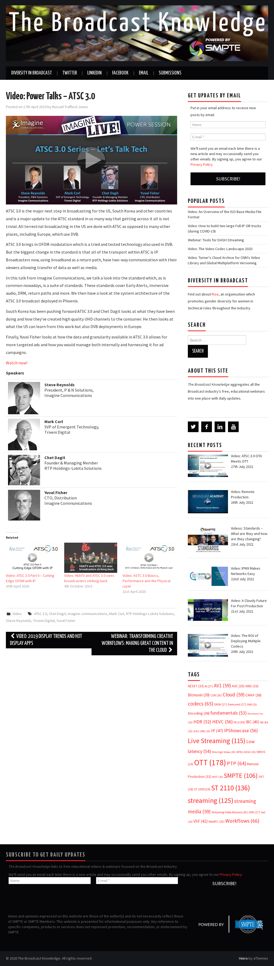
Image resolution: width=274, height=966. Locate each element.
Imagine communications (87, 613)
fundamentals (228, 713)
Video (17, 613)
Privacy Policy (202, 164)
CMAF (253, 695)
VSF (200, 821)
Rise (215, 294)
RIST (217, 777)
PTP (236, 763)
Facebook (120, 73)
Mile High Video (223, 752)
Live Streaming (216, 740)
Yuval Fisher (65, 620)
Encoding (199, 713)
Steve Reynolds (18, 620)
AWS (251, 686)
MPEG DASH (246, 752)
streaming (210, 800)
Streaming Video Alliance (229, 812)
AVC (238, 686)
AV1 (222, 685)
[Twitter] (193, 426)
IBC (252, 721)
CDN (216, 695)
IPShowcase (241, 730)
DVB (252, 704)
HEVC (222, 722)
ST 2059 (202, 789)
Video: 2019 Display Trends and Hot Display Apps (46, 640)
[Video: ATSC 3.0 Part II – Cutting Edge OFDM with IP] (32, 558)
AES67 (196, 686)
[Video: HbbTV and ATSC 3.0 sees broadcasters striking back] (90, 558)
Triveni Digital (44, 620)
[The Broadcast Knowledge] (137, 33)
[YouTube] (233, 426)
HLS (239, 722)
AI (209, 686)
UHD (254, 812)
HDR (202, 722)
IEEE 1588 (201, 731)
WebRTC (216, 821)
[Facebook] (206, 426)
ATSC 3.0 (40, 613)
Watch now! (16, 362)
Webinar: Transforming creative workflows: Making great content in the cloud (137, 643)
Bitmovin (199, 694)
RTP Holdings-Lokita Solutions (150, 613)
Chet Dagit (57, 613)
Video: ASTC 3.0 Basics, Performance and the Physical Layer (146, 581)
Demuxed (237, 704)
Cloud (234, 694)
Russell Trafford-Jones (70, 106)
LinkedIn (94, 73)
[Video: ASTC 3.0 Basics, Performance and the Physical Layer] (149, 558)
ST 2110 (230, 787)
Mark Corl (116, 613)
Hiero (243, 958)
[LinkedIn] (220, 426)
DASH (220, 704)
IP (217, 731)
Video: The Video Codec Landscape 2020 (220, 248)
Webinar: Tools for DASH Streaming (216, 240)
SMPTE (241, 775)
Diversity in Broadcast (31, 73)
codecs (200, 703)
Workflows (242, 820)
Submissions (170, 73)
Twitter (69, 73)
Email (143, 73)
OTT (210, 762)
